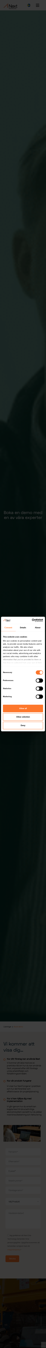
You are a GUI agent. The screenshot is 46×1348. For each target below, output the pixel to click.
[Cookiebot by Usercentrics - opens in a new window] (32, 620)
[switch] (39, 680)
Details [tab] (23, 627)
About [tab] (38, 627)
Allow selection (23, 717)
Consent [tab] (8, 627)
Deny (23, 725)
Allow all (23, 708)
